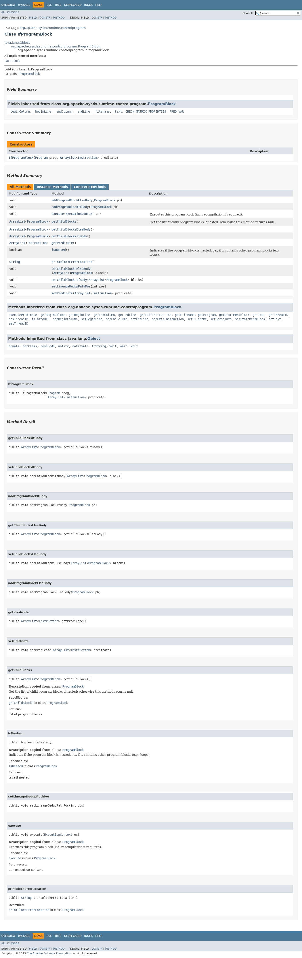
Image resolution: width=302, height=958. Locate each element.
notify (63, 346)
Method (59, 17)
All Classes (10, 12)
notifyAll (80, 346)
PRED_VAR (177, 111)
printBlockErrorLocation (72, 262)
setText (275, 319)
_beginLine (42, 111)
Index (88, 4)
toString (99, 346)
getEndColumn (104, 315)
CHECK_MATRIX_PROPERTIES (145, 111)
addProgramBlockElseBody (72, 200)
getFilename (184, 315)
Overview (8, 4)
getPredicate (62, 243)
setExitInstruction (168, 319)
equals (14, 346)
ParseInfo (12, 60)
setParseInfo (220, 319)
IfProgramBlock (21, 157)
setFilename (197, 319)
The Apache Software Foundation (49, 953)
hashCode (47, 346)
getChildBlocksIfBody (69, 236)
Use (49, 4)
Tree (58, 4)
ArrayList (68, 157)
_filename (101, 111)
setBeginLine (91, 319)
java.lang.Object (17, 42)
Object (93, 338)
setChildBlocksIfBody (69, 280)
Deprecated (73, 4)
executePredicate (23, 315)
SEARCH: (248, 13)
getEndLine (127, 315)
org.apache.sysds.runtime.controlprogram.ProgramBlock (55, 46)
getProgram (207, 315)
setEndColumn (116, 319)
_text (117, 111)
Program (41, 157)
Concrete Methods (90, 187)
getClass (30, 346)
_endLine (83, 111)
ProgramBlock (29, 74)
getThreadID (278, 315)
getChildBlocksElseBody (71, 229)
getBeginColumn (52, 315)
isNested (59, 249)
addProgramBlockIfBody (70, 207)
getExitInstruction (155, 315)
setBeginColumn (65, 319)
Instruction (87, 157)
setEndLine (139, 319)
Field (33, 17)
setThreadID (18, 323)
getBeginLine (79, 315)
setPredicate (62, 293)
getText (259, 315)
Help (98, 4)
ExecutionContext (80, 213)
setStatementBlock (250, 319)
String (14, 262)
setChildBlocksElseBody (71, 268)
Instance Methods (52, 187)
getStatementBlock (234, 315)
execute (58, 213)
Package (24, 4)
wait (113, 346)
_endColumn (63, 111)
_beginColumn (19, 111)
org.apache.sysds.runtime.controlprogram (53, 28)
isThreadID (40, 319)
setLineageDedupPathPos (71, 286)
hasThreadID (18, 319)
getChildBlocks (64, 221)
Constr (45, 17)
